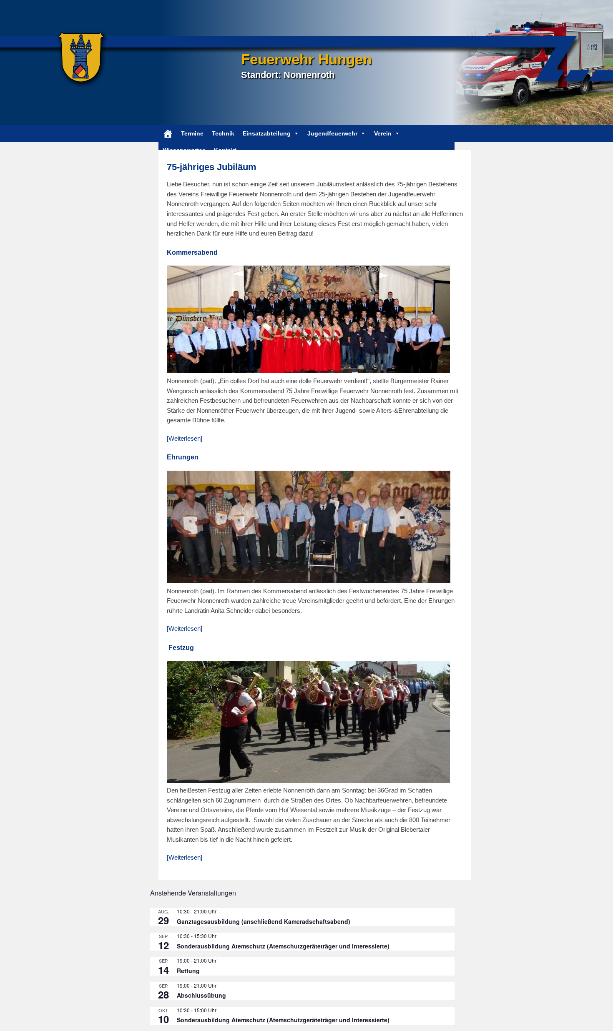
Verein (383, 133)
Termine (192, 133)
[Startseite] (167, 133)
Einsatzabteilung (267, 133)
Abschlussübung (201, 995)
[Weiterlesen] (184, 438)
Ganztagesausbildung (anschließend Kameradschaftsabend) (263, 921)
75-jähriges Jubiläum (211, 167)
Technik (223, 133)
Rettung (188, 970)
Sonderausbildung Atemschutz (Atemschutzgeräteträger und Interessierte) (283, 946)
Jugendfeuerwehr (332, 133)
